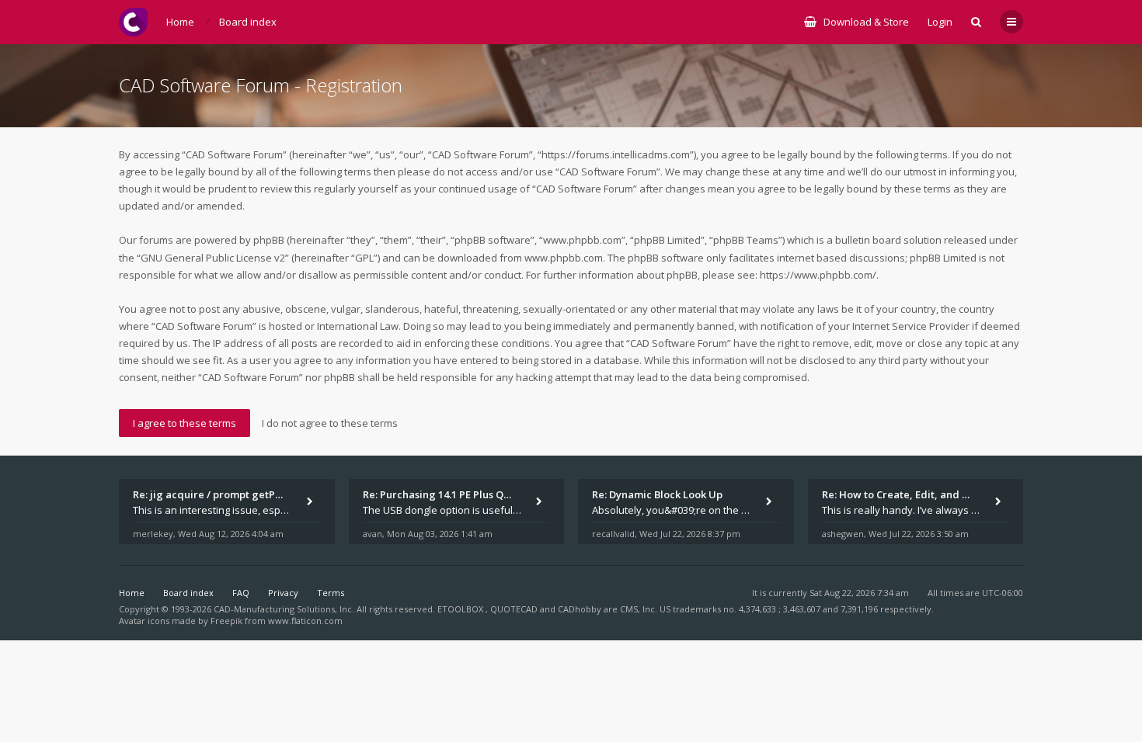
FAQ (240, 592)
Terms (330, 592)
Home (131, 592)
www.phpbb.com (563, 258)
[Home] (133, 22)
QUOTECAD (515, 609)
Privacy (283, 592)
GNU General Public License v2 (213, 258)
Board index (188, 592)
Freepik (226, 620)
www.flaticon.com (305, 620)
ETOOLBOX (461, 609)
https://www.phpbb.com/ (818, 275)
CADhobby (579, 609)
